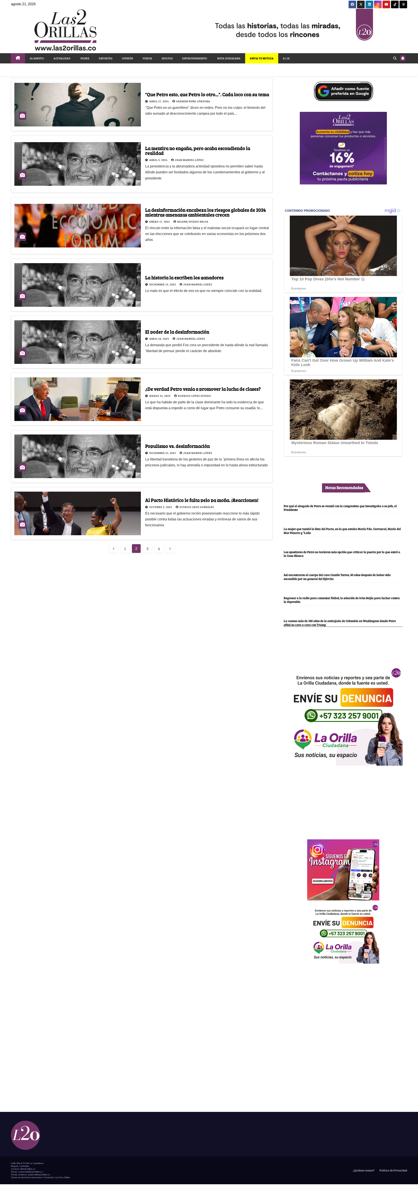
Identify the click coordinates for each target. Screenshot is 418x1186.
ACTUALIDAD (62, 58)
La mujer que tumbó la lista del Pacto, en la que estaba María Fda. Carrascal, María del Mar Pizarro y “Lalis (342, 531)
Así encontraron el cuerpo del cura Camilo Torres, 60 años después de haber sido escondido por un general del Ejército (337, 577)
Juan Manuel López (189, 160)
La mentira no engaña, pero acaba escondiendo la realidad (197, 150)
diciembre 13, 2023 (163, 284)
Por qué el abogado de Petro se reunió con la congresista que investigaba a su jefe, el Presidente (340, 508)
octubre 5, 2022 (161, 507)
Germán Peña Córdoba (193, 101)
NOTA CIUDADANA (229, 58)
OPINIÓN (127, 58)
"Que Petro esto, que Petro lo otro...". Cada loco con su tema (207, 94)
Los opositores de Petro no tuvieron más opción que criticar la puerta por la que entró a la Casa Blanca (342, 554)
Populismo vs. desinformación (177, 446)
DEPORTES (105, 58)
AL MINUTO (37, 58)
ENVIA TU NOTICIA (261, 58)
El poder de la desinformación (177, 331)
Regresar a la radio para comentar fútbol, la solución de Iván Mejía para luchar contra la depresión (342, 600)
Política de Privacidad (393, 1170)
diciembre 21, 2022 (163, 453)
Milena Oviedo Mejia (192, 221)
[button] (395, 58)
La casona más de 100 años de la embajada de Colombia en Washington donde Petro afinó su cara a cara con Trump (340, 623)
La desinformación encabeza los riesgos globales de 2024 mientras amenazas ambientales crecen (205, 212)
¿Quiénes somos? (363, 1170)
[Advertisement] (343, 800)
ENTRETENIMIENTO (194, 58)
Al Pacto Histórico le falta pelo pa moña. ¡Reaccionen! (201, 500)
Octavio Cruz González (196, 507)
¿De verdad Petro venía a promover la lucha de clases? (203, 388)
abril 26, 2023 (159, 338)
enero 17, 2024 (159, 221)
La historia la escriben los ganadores (184, 277)
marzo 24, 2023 (160, 395)
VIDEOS (147, 58)
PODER (84, 58)
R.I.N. (286, 58)
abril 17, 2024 (159, 101)
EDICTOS (167, 58)
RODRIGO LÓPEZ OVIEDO (194, 395)
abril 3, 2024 (158, 160)
